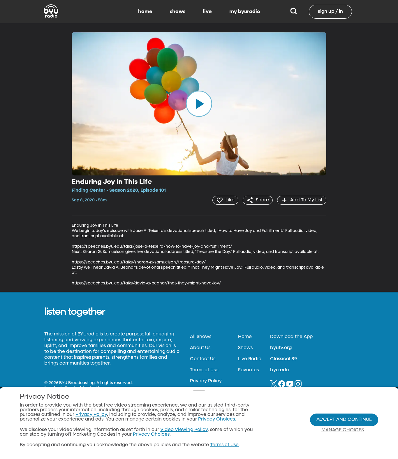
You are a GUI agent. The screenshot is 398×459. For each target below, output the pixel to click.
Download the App (291, 337)
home (145, 11)
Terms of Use (204, 370)
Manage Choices (342, 430)
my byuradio (244, 11)
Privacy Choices (151, 434)
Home (245, 337)
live (207, 11)
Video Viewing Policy (184, 430)
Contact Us (202, 359)
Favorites (248, 370)
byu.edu (279, 370)
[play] (199, 104)
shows (177, 11)
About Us (200, 348)
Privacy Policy (206, 381)
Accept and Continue (344, 419)
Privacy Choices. (217, 419)
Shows (245, 348)
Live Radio (249, 359)
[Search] (293, 12)
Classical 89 (283, 359)
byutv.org (281, 348)
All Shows (200, 337)
